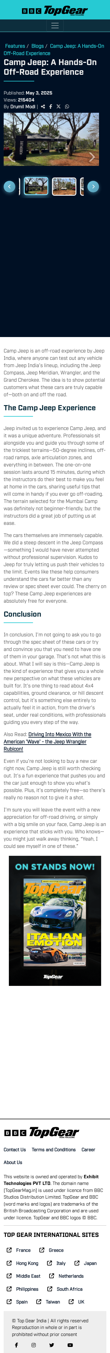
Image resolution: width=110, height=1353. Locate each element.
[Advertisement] (55, 265)
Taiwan (53, 1301)
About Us (13, 1162)
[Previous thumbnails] (9, 186)
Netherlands (71, 1275)
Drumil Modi (22, 106)
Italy (61, 1262)
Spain (22, 1301)
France (23, 1249)
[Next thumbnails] (93, 186)
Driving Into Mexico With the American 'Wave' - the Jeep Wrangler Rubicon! (47, 741)
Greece (56, 1249)
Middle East (28, 1275)
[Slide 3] (64, 186)
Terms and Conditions (54, 1149)
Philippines (27, 1288)
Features (15, 46)
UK (81, 1301)
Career (88, 1149)
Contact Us (15, 1149)
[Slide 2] (36, 186)
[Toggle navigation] (55, 25)
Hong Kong (27, 1262)
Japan (90, 1262)
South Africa (69, 1288)
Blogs (37, 46)
